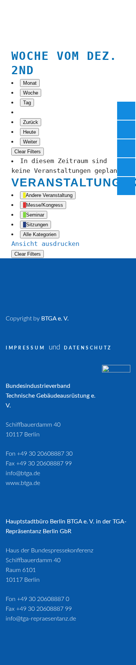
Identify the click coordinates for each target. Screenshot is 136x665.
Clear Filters (27, 151)
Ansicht (45, 243)
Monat (30, 83)
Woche (30, 93)
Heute (29, 132)
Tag (27, 102)
